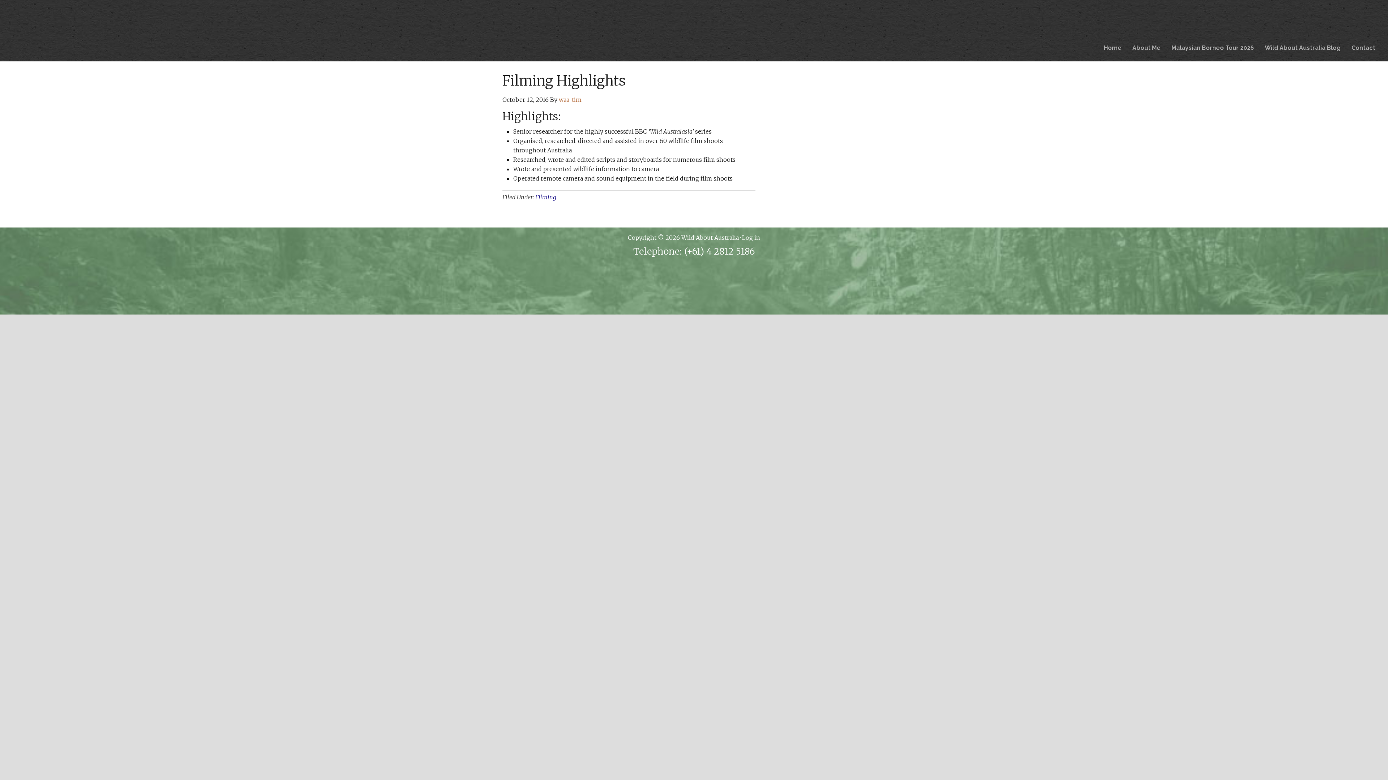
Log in (751, 237)
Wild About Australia (518, 31)
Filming (545, 197)
